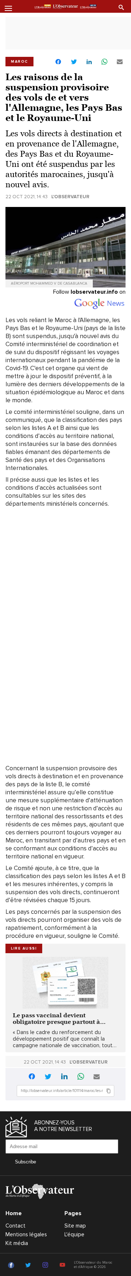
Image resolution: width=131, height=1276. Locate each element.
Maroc (19, 61)
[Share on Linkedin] (89, 62)
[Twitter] (29, 1265)
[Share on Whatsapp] (104, 62)
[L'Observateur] (43, 7)
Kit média (16, 1243)
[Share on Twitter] (74, 62)
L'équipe (74, 1234)
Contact (15, 1225)
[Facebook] (12, 1265)
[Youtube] (63, 1265)
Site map (75, 1225)
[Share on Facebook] (58, 62)
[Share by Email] (120, 62)
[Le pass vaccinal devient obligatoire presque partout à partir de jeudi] (65, 983)
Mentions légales (26, 1234)
